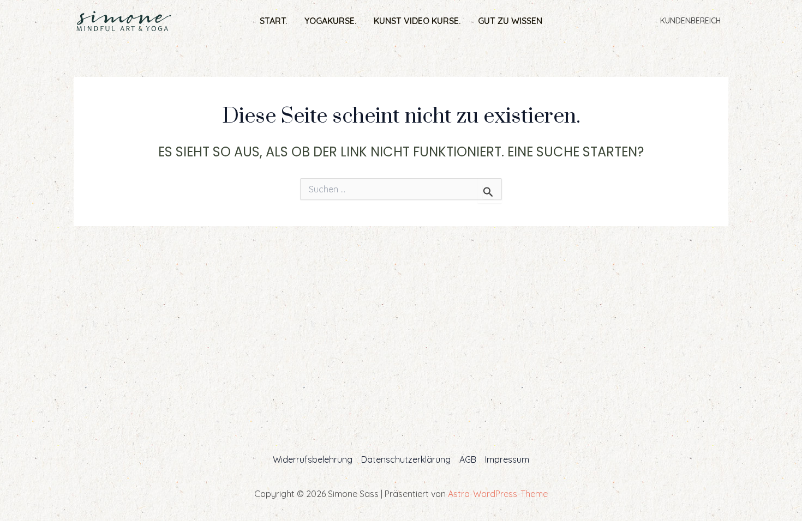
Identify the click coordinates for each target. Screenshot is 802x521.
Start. (273, 20)
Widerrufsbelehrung (312, 459)
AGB (467, 459)
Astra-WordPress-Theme (498, 493)
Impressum (507, 459)
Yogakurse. (330, 20)
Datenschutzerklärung (406, 459)
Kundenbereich (690, 21)
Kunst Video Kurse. (417, 20)
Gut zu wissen (510, 20)
